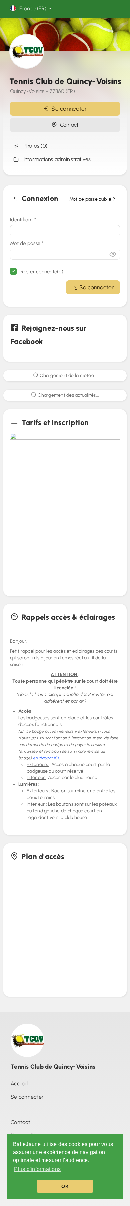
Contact (67, 125)
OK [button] (65, 1186)
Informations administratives (56, 159)
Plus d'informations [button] (37, 1169)
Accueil (19, 1083)
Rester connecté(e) (41, 272)
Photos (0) (34, 146)
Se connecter (68, 108)
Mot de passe (27, 243)
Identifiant (23, 220)
